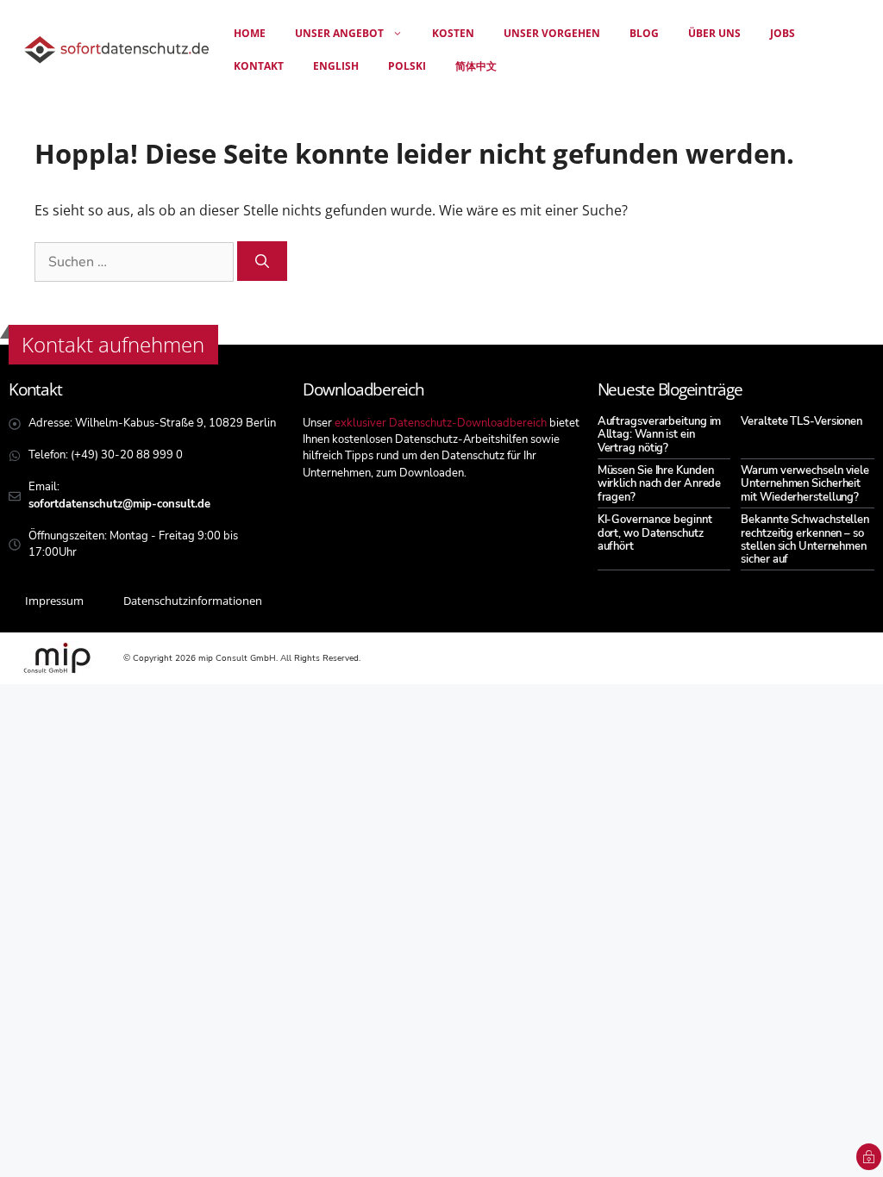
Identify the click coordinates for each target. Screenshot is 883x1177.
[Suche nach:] (135, 261)
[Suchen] (262, 261)
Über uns (714, 33)
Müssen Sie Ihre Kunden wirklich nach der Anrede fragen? (660, 484)
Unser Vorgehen (552, 33)
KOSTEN (453, 33)
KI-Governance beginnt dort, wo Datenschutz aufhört (655, 533)
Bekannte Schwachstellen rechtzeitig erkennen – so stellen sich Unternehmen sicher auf (805, 539)
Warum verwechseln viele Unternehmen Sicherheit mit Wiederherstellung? (805, 484)
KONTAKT (259, 66)
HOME (250, 33)
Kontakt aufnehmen (113, 344)
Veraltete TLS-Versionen (801, 421)
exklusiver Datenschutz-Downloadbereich (441, 423)
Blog (644, 33)
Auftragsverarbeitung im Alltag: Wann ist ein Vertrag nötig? (660, 435)
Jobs (782, 33)
